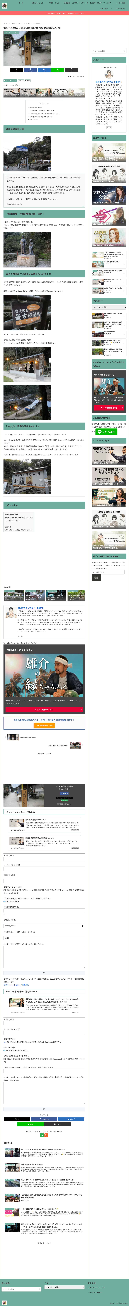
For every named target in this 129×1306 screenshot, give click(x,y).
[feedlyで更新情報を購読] (19, 636)
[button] (71, 70)
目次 (41, 103)
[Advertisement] (44, 768)
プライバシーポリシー (11, 985)
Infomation (34, 120)
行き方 (22, 80)
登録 (96, 577)
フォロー (65, 793)
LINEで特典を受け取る (44, 725)
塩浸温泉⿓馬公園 (36, 107)
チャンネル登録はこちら (44, 709)
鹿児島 (28, 80)
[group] (14, 595)
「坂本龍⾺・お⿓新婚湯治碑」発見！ (43, 110)
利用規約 (25, 985)
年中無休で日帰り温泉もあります (41, 117)
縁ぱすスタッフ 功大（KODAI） (31, 608)
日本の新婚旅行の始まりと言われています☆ (45, 114)
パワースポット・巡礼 (11, 80)
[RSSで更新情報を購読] (22, 636)
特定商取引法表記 (95, 1292)
